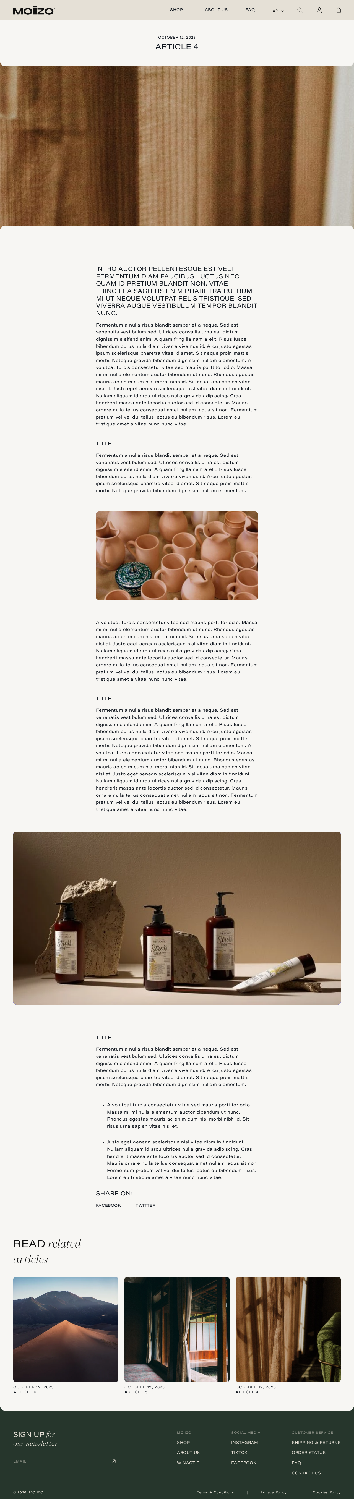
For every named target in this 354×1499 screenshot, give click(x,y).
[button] (178, 10)
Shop (183, 1443)
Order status (309, 1453)
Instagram (244, 1443)
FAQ (296, 1463)
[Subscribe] (114, 1461)
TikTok (239, 1453)
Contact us (306, 1474)
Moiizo (36, 1492)
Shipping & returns (316, 1443)
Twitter (145, 1206)
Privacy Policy (273, 1492)
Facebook (108, 1206)
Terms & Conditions (215, 1492)
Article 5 (135, 1392)
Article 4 (247, 1392)
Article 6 (24, 1392)
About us (188, 1453)
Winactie (188, 1463)
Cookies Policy (327, 1492)
